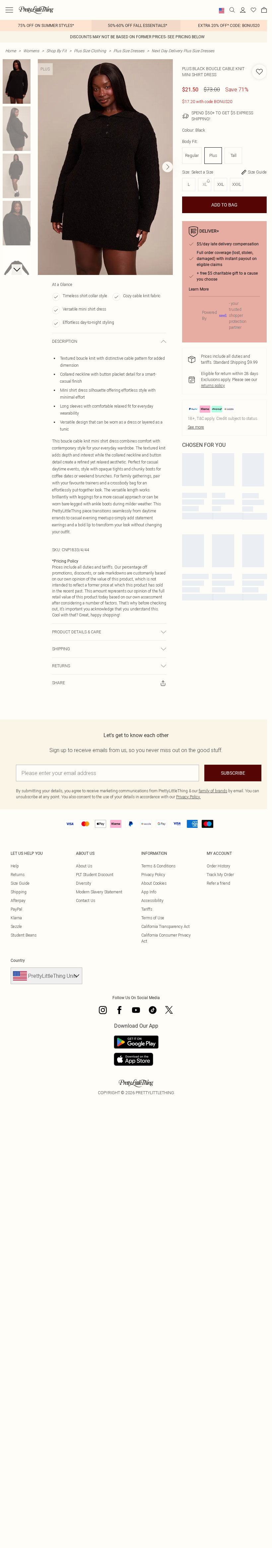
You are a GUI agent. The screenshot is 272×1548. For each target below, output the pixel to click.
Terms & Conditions (158, 865)
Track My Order (220, 874)
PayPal (16, 909)
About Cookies (154, 883)
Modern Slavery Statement (99, 891)
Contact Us (85, 900)
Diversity (83, 883)
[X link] (169, 1010)
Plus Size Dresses (128, 50)
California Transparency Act (165, 926)
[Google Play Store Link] (136, 1042)
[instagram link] (103, 1010)
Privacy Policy (153, 874)
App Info (148, 891)
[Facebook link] (119, 1010)
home (10, 50)
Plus (213, 155)
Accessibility (152, 900)
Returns (18, 874)
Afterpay (18, 900)
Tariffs (146, 909)
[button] (221, 10)
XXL (220, 184)
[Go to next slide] (167, 167)
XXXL (236, 184)
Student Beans (23, 935)
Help (15, 865)
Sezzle (16, 926)
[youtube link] (136, 1010)
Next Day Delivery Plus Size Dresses (183, 50)
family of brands (213, 790)
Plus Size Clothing (90, 50)
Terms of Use (152, 917)
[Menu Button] (9, 10)
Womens (31, 50)
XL (205, 184)
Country (18, 960)
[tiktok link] (153, 1010)
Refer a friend (218, 883)
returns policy (213, 385)
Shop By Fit (56, 50)
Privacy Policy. (188, 796)
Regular (192, 155)
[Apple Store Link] (136, 1059)
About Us (84, 865)
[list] (105, 167)
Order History (218, 865)
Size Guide (20, 883)
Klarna (16, 917)
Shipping (19, 891)
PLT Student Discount (94, 874)
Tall (234, 155)
